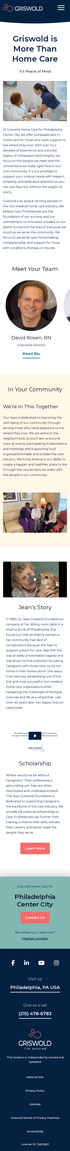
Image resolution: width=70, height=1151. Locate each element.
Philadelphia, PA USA (35, 987)
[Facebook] (13, 963)
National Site (35, 1077)
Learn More (35, 848)
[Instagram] (56, 963)
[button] (61, 8)
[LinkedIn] (26, 963)
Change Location (35, 938)
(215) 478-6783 (35, 1013)
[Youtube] (41, 963)
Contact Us (35, 918)
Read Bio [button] (31, 353)
